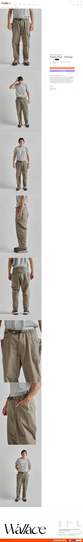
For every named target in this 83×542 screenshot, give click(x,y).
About (67, 526)
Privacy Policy (79, 526)
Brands (5, 7)
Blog (77, 521)
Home (2, 7)
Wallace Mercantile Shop (7, 540)
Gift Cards (78, 522)
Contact (67, 525)
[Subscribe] (80, 532)
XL (58, 65)
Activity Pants (16, 7)
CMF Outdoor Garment (10, 7)
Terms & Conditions (71, 534)
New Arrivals (60, 522)
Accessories (60, 526)
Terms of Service (79, 525)
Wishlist (70, 1)
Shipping (67, 521)
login (78, 2)
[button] (81, 1)
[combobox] (39, 1)
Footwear (60, 525)
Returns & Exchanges (69, 522)
